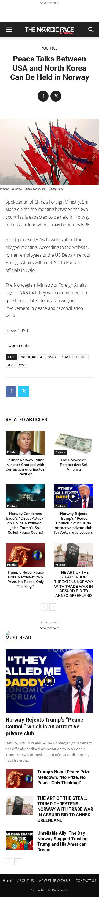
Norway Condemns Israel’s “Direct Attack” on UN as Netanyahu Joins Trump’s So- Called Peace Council (25, 523)
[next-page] (53, 607)
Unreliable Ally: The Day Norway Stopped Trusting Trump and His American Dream (62, 841)
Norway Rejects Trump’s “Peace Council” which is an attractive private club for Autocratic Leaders (73, 523)
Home (7, 880)
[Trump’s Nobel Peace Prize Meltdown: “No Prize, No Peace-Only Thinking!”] (25, 555)
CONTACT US (86, 880)
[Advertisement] (50, 13)
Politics (48, 48)
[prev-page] (44, 607)
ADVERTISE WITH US (54, 880)
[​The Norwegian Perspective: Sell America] (74, 443)
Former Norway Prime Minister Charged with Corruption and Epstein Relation (25, 467)
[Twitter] (55, 96)
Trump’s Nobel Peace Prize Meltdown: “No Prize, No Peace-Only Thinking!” (25, 579)
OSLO (52, 357)
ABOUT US (25, 880)
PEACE (65, 357)
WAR (22, 365)
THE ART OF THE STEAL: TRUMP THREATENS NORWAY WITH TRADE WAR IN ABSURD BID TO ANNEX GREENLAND (73, 584)
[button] (9, 29)
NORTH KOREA (31, 357)
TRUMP (81, 357)
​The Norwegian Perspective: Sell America (73, 464)
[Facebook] (43, 96)
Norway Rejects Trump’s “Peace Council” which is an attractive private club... (44, 726)
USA (10, 365)
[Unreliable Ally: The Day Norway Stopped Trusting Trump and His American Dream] (19, 840)
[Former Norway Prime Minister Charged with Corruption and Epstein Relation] (25, 443)
